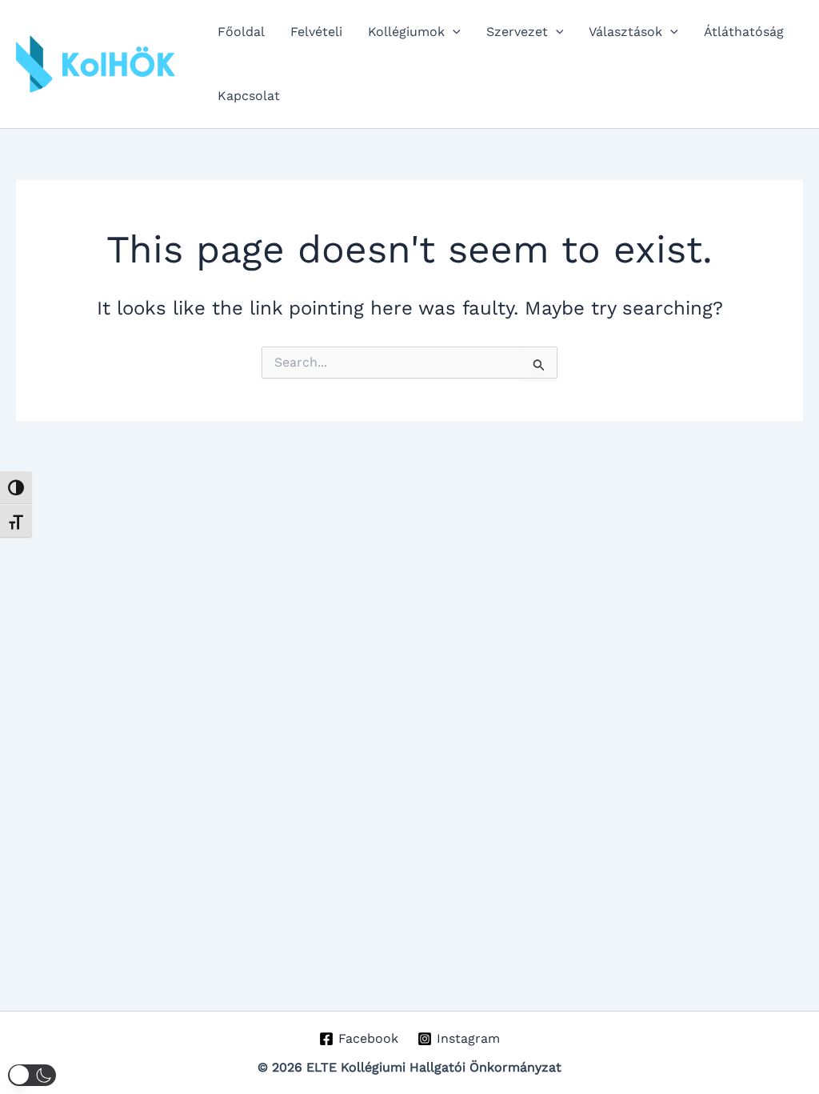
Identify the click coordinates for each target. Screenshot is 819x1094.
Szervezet (517, 31)
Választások (625, 31)
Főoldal (241, 31)
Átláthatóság (744, 31)
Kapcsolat (249, 95)
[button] (453, 32)
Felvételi (316, 31)
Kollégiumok (406, 31)
